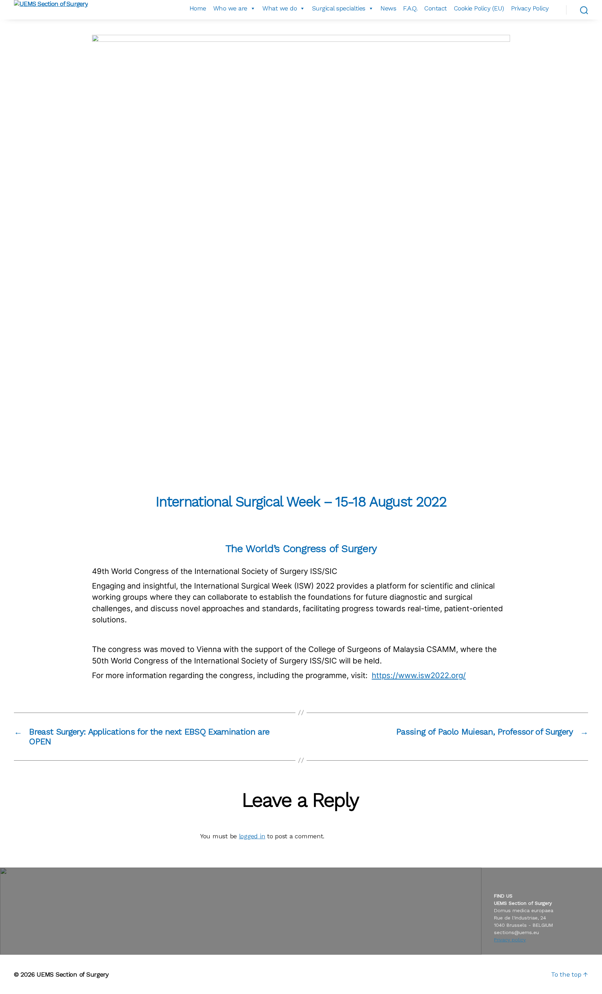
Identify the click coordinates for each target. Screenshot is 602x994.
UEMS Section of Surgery (73, 974)
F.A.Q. (410, 8)
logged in (252, 836)
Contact (435, 8)
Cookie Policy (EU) (479, 8)
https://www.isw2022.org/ (419, 675)
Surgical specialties (338, 8)
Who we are (230, 8)
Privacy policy (510, 939)
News (388, 8)
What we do (279, 8)
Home (198, 8)
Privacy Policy (530, 8)
